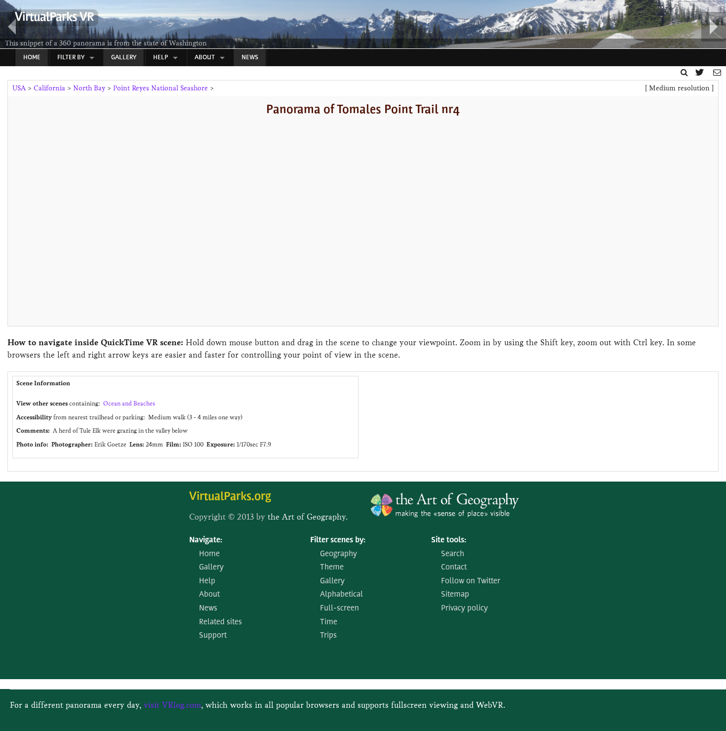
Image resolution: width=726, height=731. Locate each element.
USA (19, 88)
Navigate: (205, 540)
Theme (332, 567)
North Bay (89, 88)
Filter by (70, 57)
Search (452, 554)
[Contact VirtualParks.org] (717, 72)
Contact (454, 567)
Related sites (220, 622)
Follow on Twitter (470, 581)
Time (328, 622)
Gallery (123, 57)
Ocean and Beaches (129, 403)
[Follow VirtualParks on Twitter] (700, 72)
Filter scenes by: (337, 540)
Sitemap (455, 595)
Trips (328, 636)
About (205, 57)
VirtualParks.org (230, 497)
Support (213, 636)
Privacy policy (464, 608)
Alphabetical (341, 595)
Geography (338, 554)
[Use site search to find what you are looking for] (684, 72)
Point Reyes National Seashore (160, 88)
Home (31, 57)
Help (160, 57)
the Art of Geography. (308, 517)
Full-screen (339, 608)
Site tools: (448, 540)
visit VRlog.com (172, 705)
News (250, 57)
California (49, 88)
